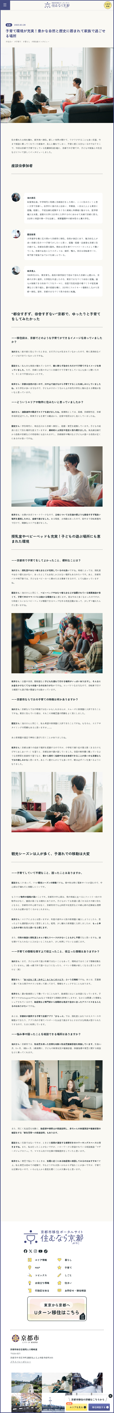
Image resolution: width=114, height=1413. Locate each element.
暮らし (27, 41)
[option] (15, 1383)
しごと (68, 1275)
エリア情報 (41, 1260)
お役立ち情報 (42, 1283)
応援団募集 (107, 5)
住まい (10, 41)
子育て (18, 41)
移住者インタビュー (41, 41)
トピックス (41, 1275)
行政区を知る (42, 1290)
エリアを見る (76, 1407)
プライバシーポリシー (20, 1361)
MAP (37, 1267)
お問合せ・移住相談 (75, 1290)
